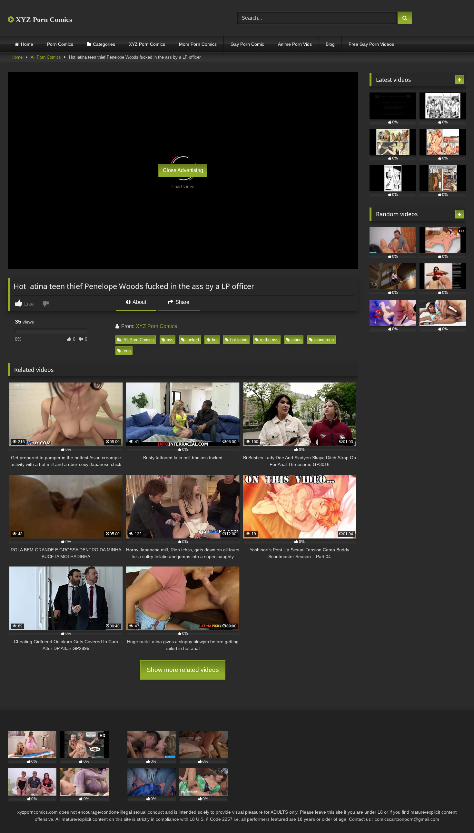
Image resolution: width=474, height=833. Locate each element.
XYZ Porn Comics (43, 19)
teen (127, 350)
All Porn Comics (46, 57)
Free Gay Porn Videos (371, 44)
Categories (104, 44)
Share (181, 302)
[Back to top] (454, 814)
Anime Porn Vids (295, 44)
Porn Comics (60, 44)
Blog (330, 44)
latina (296, 339)
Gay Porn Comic (247, 44)
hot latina (238, 339)
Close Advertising (183, 170)
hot (215, 339)
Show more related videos (183, 669)
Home (27, 44)
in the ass (269, 339)
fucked (192, 339)
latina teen (324, 339)
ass (170, 339)
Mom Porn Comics (198, 44)
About (139, 302)
